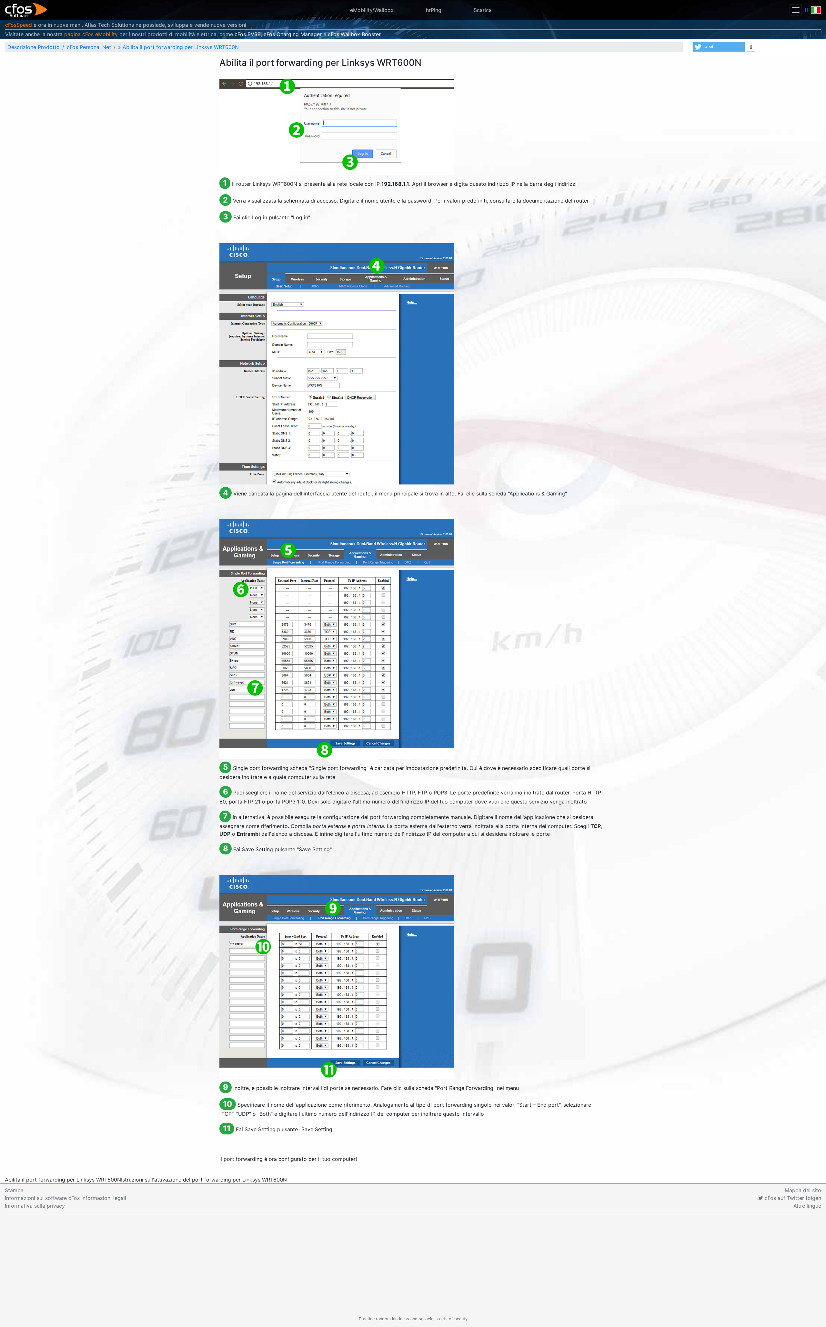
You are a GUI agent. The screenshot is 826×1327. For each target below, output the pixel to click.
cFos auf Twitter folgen (792, 1198)
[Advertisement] (413, 1265)
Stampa (14, 1190)
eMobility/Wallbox (372, 10)
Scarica (483, 10)
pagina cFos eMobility (91, 34)
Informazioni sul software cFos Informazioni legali (65, 1198)
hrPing (433, 10)
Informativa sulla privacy (35, 1205)
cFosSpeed (18, 25)
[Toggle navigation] (796, 9)
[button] (719, 47)
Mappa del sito (803, 1190)
